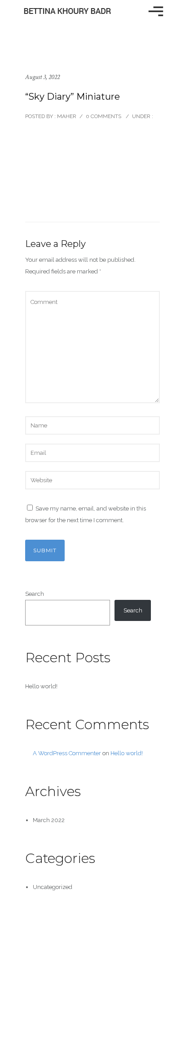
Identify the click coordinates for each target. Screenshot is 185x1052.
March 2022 (49, 820)
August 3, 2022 (42, 77)
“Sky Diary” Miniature (72, 96)
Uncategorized (52, 887)
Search (34, 593)
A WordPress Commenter (67, 753)
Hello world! (41, 686)
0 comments (103, 116)
